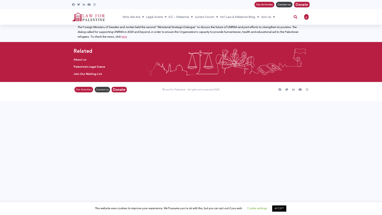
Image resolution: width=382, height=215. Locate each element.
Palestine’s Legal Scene (89, 66)
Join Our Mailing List (88, 73)
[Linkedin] (293, 89)
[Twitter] (286, 89)
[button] (295, 17)
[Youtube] (300, 89)
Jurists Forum (204, 17)
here (124, 36)
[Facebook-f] (280, 89)
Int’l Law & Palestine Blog (237, 17)
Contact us (284, 4)
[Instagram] (307, 89)
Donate (302, 4)
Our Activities (264, 4)
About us (80, 59)
